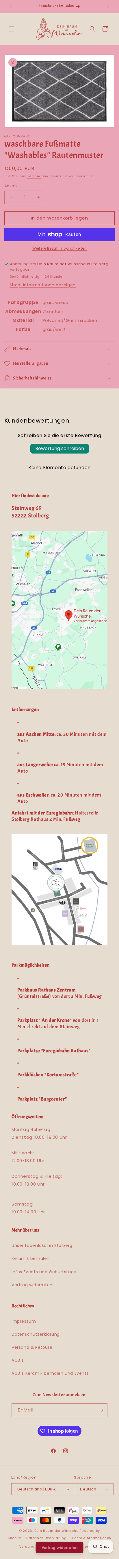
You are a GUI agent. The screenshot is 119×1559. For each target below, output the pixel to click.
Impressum (24, 1321)
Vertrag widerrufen (32, 1285)
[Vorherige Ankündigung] (10, 6)
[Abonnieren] (100, 1410)
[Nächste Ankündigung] (108, 6)
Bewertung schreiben (59, 448)
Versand (34, 176)
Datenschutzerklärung (36, 1334)
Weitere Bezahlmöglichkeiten (59, 248)
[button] (11, 29)
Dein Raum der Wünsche (56, 1530)
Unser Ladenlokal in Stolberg (42, 1245)
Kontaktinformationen (91, 1538)
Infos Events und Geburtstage (44, 1272)
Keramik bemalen (31, 1258)
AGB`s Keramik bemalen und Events (50, 1373)
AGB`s (18, 1360)
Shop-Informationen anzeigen (43, 285)
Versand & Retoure (32, 1347)
